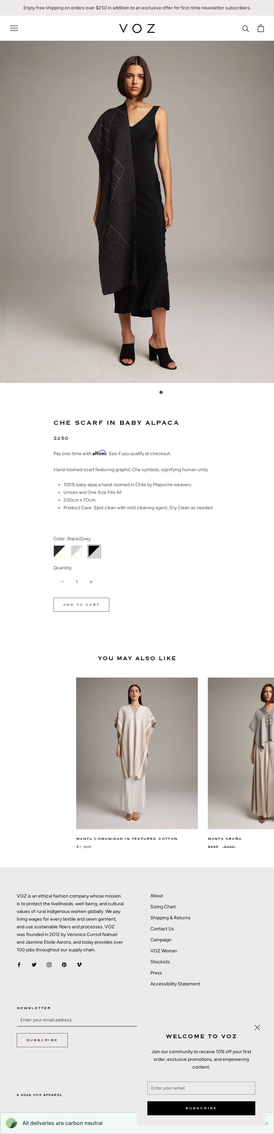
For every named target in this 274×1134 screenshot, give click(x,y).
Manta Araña (225, 839)
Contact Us (162, 929)
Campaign (160, 940)
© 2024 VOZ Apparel (39, 1095)
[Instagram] (49, 964)
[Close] (257, 1027)
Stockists (160, 962)
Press (156, 973)
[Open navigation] (14, 28)
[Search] (245, 28)
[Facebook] (19, 964)
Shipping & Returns (170, 918)
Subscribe (201, 1108)
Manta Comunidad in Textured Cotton (126, 839)
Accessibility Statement (175, 984)
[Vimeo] (79, 964)
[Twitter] (34, 964)
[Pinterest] (64, 964)
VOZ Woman (163, 951)
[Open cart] (261, 28)
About (156, 896)
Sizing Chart (163, 907)
